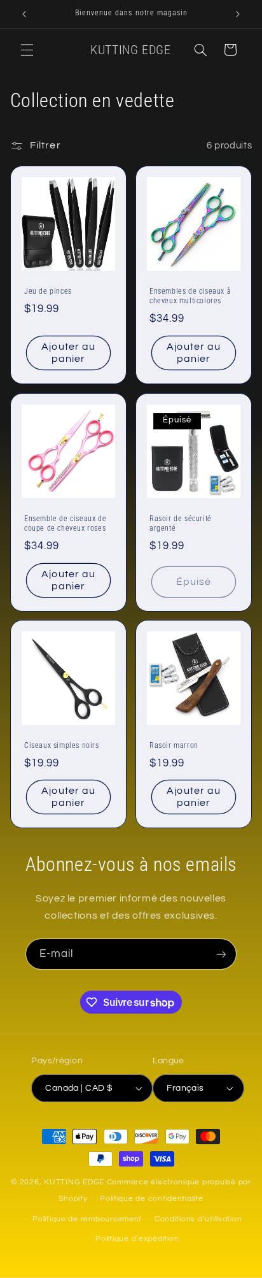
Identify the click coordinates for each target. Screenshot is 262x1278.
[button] (26, 49)
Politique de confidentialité (151, 1198)
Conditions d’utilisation (198, 1219)
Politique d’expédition (137, 1238)
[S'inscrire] (221, 954)
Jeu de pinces (48, 290)
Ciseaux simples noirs (61, 745)
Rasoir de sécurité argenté (180, 523)
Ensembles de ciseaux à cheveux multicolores (190, 295)
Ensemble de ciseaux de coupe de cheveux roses (65, 523)
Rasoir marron (173, 745)
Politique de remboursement (87, 1219)
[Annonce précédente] (24, 14)
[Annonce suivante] (238, 14)
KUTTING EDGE (75, 1182)
